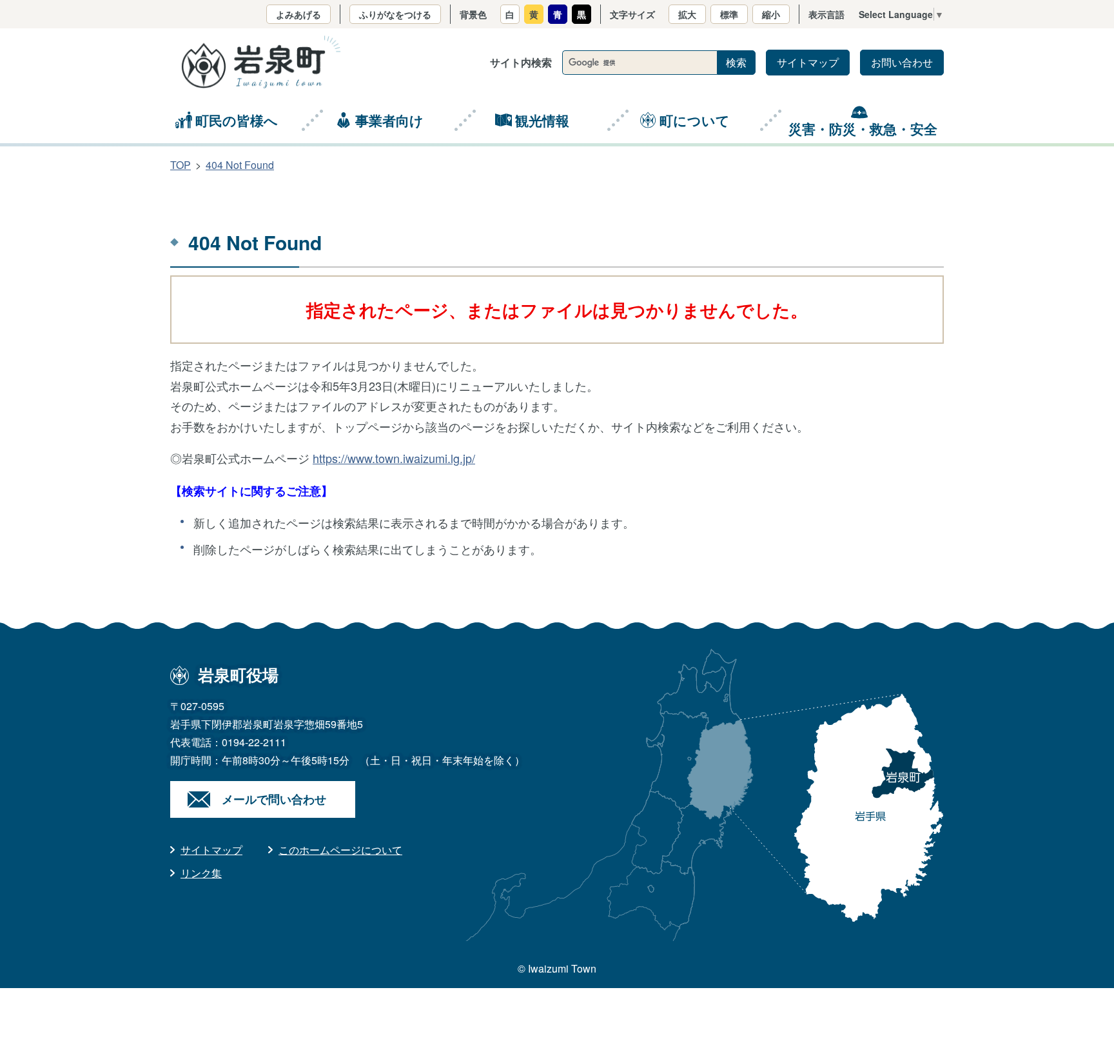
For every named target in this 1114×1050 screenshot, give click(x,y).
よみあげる (298, 14)
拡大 (687, 14)
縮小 (771, 14)
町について (695, 120)
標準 (729, 14)
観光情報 (542, 120)
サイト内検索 (521, 62)
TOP (180, 164)
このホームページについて (340, 849)
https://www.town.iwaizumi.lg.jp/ (394, 458)
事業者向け (389, 120)
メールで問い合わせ (274, 799)
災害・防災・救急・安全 (862, 128)
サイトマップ (808, 62)
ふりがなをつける (395, 14)
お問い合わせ (902, 62)
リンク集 (201, 873)
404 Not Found (240, 164)
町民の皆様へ (236, 120)
